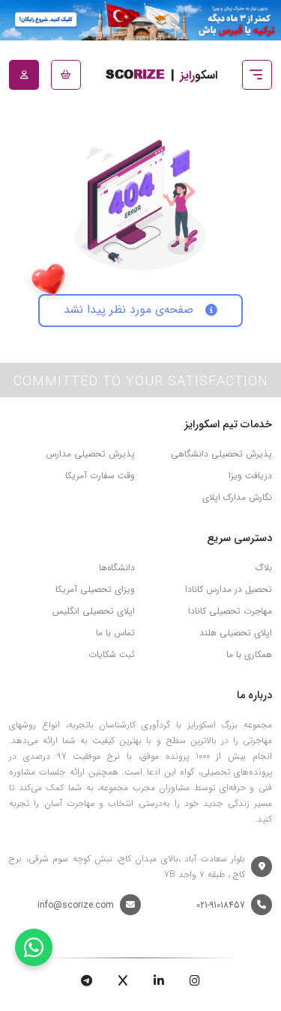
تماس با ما (115, 633)
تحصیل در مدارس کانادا (228, 589)
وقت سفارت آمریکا (100, 475)
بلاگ (263, 568)
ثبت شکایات (111, 654)
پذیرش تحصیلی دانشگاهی (221, 454)
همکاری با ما (249, 654)
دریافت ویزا (250, 475)
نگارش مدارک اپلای (237, 497)
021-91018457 (220, 905)
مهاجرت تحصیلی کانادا (230, 611)
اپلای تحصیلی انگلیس (93, 611)
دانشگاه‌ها (117, 568)
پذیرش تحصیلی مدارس (90, 454)
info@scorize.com (75, 905)
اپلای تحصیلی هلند (235, 633)
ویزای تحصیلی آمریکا (95, 589)
